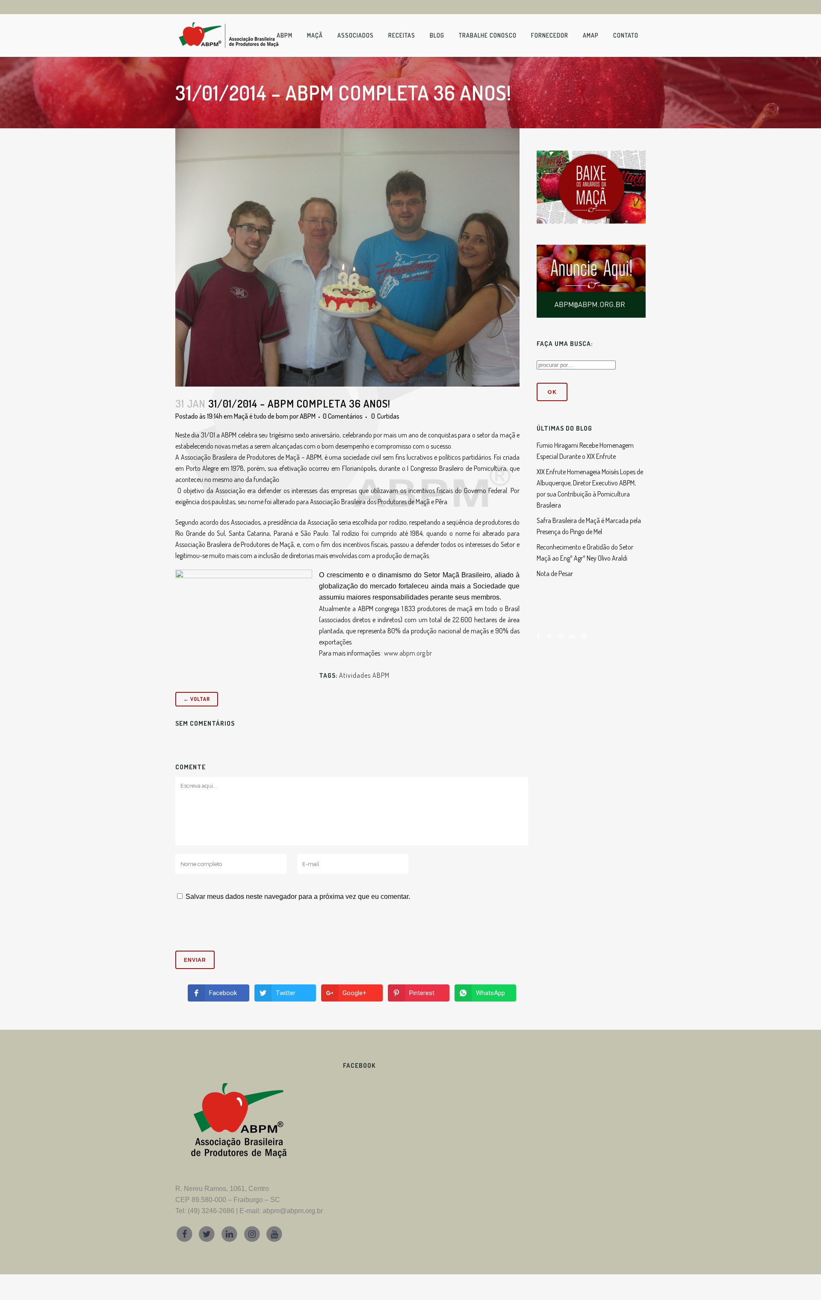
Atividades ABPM (364, 675)
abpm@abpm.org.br (293, 1210)
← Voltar (196, 699)
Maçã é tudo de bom (261, 416)
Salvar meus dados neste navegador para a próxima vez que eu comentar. (298, 896)
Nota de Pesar (555, 573)
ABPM (308, 416)
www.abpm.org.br (408, 653)
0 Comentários (343, 416)
